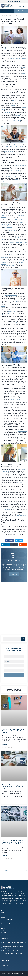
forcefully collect (14, 322)
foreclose (16, 301)
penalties (3, 181)
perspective (18, 115)
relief (19, 528)
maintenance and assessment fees (18, 242)
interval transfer (4, 257)
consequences (8, 334)
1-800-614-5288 (23, 6)
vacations (22, 536)
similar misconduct (15, 170)
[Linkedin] (8, 1)
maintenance (4, 314)
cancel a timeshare (6, 509)
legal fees (9, 313)
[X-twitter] (19, 1)
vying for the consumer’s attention (8, 48)
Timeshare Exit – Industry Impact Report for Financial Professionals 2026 (12, 786)
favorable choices (11, 72)
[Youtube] (17, 1)
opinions (14, 100)
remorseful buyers (14, 144)
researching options (10, 265)
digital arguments (17, 120)
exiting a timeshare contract (11, 295)
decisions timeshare (21, 515)
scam (16, 179)
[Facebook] (15, 1)
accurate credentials (13, 416)
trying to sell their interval (10, 227)
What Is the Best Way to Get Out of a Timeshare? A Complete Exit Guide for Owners (14, 731)
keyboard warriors (22, 431)
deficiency (3, 306)
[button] (2, 10)
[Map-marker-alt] (13, 1)
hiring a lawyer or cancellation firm (12, 176)
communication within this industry (18, 58)
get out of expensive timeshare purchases (14, 146)
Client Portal (22, 10)
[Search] (23, 639)
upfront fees (7, 225)
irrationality (3, 371)
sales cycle (21, 253)
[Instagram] (10, 1)
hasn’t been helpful (8, 151)
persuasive (7, 112)
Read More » (4, 744)
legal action (19, 482)
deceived (17, 210)
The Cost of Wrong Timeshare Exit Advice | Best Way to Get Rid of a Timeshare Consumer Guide (12, 842)
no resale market (12, 230)
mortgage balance (12, 311)
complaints (18, 167)
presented (13, 105)
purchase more (11, 254)
